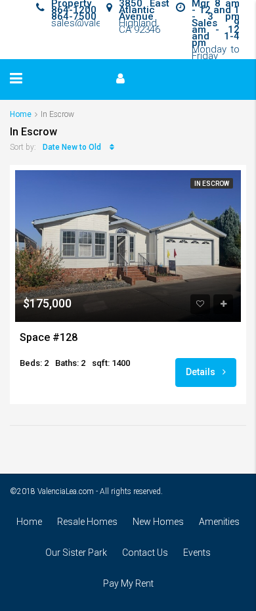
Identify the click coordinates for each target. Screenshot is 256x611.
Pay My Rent (128, 583)
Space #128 (48, 338)
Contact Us (145, 552)
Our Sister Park (76, 552)
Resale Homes (87, 521)
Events (197, 552)
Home (29, 521)
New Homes (158, 521)
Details (201, 372)
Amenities (219, 521)
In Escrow (211, 183)
